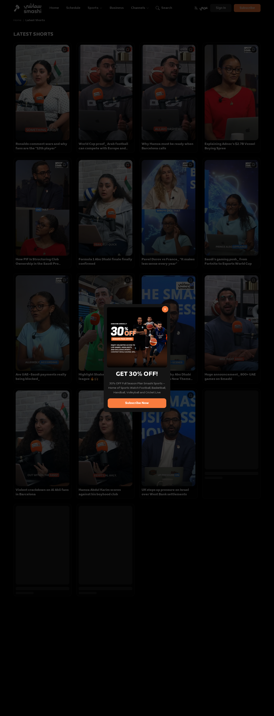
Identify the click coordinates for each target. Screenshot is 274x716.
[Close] (165, 309)
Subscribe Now (137, 403)
